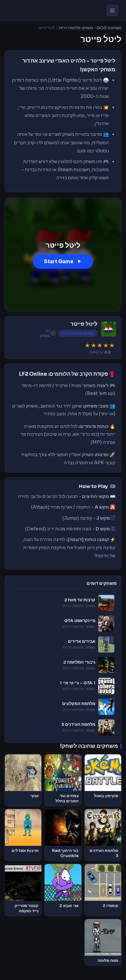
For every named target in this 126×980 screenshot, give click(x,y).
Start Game (58, 261)
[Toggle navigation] (112, 10)
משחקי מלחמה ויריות (76, 27)
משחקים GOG (109, 27)
